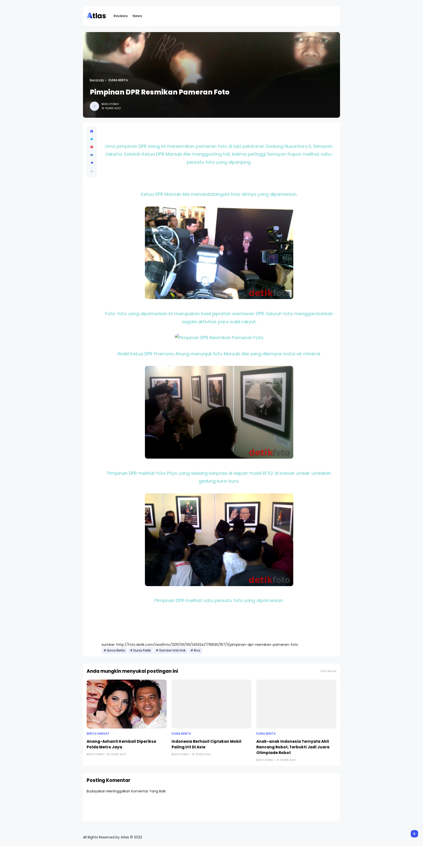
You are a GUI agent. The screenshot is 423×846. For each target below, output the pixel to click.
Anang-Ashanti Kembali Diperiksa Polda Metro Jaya (121, 744)
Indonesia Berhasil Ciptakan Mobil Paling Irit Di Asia (206, 744)
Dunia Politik (142, 650)
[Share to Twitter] (91, 139)
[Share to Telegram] (91, 162)
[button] (91, 171)
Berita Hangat (98, 734)
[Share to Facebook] (91, 131)
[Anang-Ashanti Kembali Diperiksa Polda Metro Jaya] (127, 704)
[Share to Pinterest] (91, 147)
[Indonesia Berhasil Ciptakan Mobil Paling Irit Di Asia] (212, 704)
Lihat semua (328, 671)
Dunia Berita (118, 80)
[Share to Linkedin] (91, 154)
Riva (197, 650)
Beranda (97, 80)
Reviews (121, 15)
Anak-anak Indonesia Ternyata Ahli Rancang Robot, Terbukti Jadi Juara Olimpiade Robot (292, 747)
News (137, 15)
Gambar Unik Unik (172, 650)
